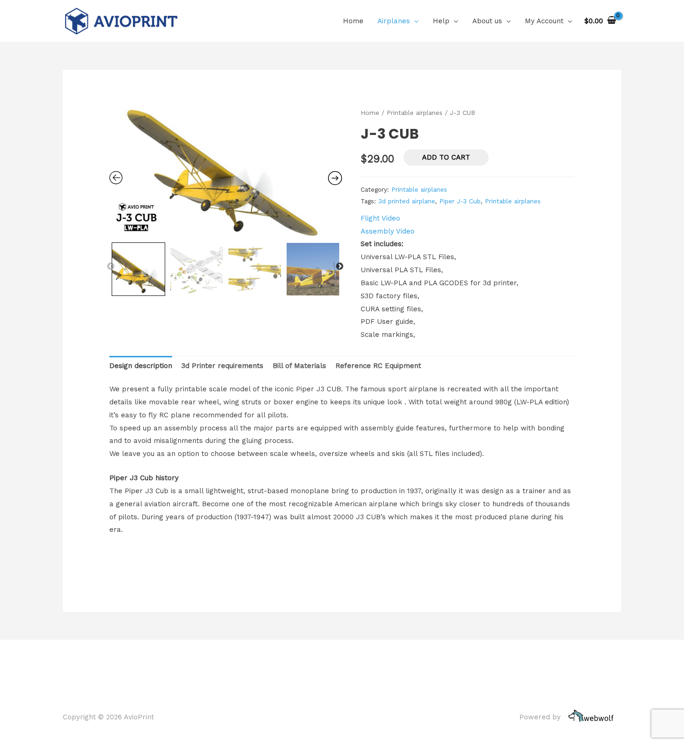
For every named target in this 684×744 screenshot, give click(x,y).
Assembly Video (388, 231)
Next (339, 266)
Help (441, 21)
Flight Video (380, 218)
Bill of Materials (299, 366)
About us (487, 21)
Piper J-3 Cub (460, 201)
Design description (140, 366)
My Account (544, 21)
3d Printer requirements (222, 366)
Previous (110, 266)
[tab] (140, 366)
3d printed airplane (406, 201)
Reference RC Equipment (378, 366)
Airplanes (393, 21)
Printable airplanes (415, 112)
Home (353, 21)
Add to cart (446, 157)
